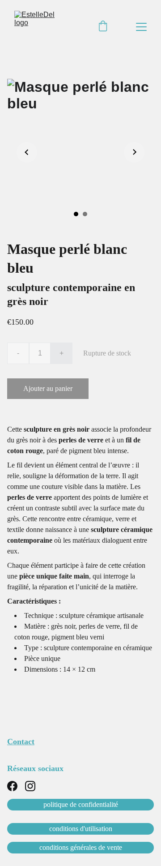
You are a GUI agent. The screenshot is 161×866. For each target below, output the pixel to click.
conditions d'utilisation (80, 828)
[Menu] (141, 27)
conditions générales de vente (80, 847)
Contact (20, 741)
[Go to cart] (103, 27)
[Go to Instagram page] (30, 786)
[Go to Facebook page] (12, 786)
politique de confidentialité (80, 804)
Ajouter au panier (47, 388)
